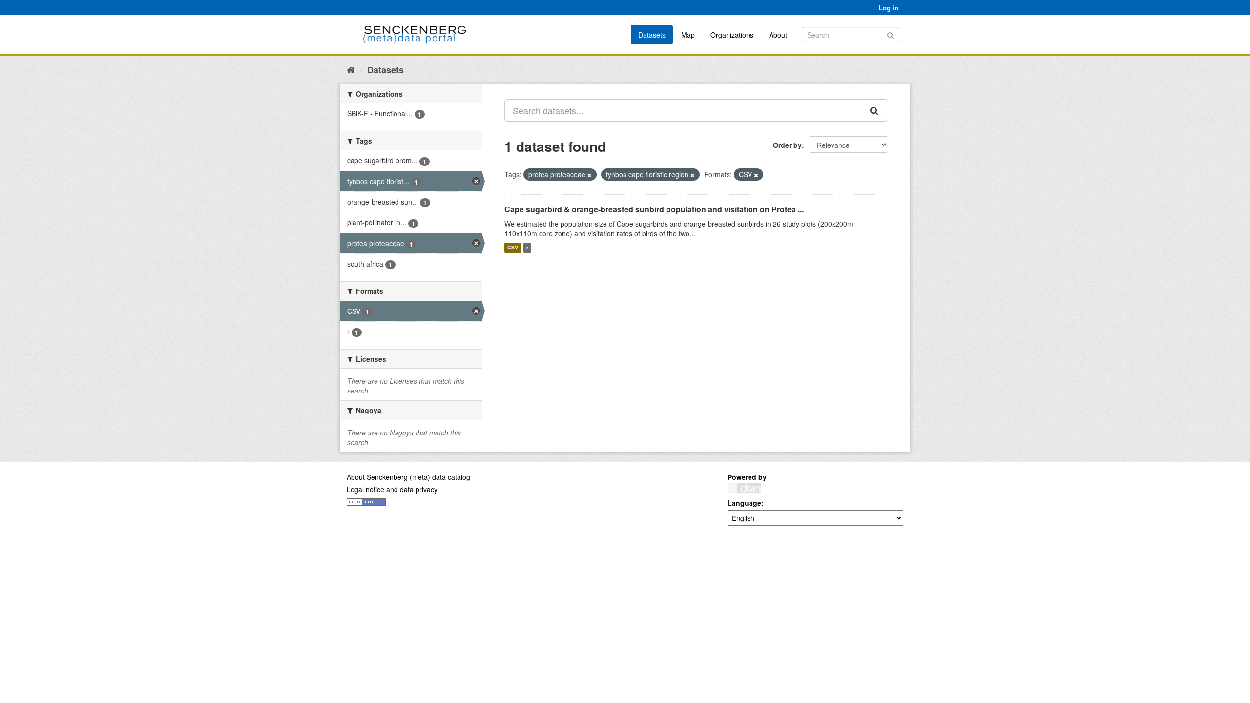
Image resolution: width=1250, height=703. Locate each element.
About (778, 35)
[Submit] (890, 34)
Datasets (652, 35)
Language (744, 503)
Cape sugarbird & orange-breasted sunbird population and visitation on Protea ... (654, 209)
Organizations (731, 35)
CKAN (744, 488)
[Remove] (589, 175)
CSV (512, 247)
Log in (888, 7)
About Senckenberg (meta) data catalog (408, 477)
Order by (787, 145)
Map (688, 35)
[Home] (351, 69)
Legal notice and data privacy (392, 489)
